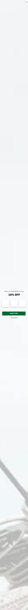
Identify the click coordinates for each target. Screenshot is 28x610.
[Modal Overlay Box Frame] (14, 305)
